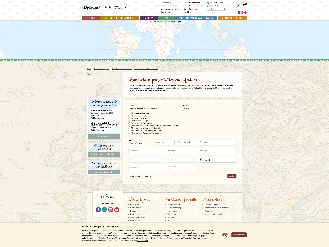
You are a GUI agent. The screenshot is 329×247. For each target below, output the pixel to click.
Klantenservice (135, 214)
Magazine (208, 211)
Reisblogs (187, 12)
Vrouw (140, 143)
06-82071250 (214, 6)
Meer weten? (212, 200)
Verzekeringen (172, 214)
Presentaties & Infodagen (193, 6)
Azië (166, 18)
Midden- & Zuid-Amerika (120, 18)
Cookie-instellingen (225, 235)
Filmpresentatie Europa (139, 121)
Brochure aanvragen (211, 205)
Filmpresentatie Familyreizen (141, 123)
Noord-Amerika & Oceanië (196, 18)
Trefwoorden (172, 211)
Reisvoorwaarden (173, 205)
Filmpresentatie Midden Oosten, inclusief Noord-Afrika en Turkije (155, 126)
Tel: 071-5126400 (216, 3)
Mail (107, 203)
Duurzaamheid (135, 220)
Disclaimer (171, 220)
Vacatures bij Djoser (137, 217)
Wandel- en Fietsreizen (169, 6)
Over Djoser (165, 12)
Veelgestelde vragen (174, 208)
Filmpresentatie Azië (138, 118)
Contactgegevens (190, 9)
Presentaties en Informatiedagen (216, 208)
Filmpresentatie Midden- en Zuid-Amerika (146, 128)
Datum (185, 106)
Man (132, 143)
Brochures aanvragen (192, 3)
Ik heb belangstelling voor (139, 113)
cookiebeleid (142, 241)
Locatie (131, 106)
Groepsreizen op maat (169, 9)
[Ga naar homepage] (104, 7)
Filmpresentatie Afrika (139, 116)
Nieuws (133, 211)
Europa (148, 18)
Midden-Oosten (232, 18)
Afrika (91, 18)
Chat (112, 203)
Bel (103, 203)
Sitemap (170, 217)
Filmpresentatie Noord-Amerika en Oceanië (147, 131)
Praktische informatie (181, 200)
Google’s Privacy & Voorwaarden (112, 238)
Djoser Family (166, 3)
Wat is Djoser (139, 200)
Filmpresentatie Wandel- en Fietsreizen (145, 133)
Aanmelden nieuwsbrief (213, 214)
